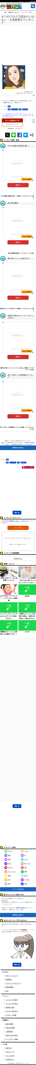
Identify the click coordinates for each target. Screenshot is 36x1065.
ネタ (9, 879)
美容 (9, 109)
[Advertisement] (18, 45)
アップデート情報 (12, 1039)
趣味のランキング (14, 12)
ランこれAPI (10, 1056)
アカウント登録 (11, 1015)
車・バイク (27, 863)
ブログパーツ (10, 1052)
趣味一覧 (16, 512)
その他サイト (10, 1059)
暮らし (26, 875)
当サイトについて (12, 976)
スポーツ (10, 867)
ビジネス (26, 879)
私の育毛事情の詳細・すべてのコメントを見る (21, 253)
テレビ (26, 859)
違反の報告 (9, 1024)
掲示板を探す (10, 1007)
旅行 (25, 867)
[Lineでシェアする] (13, 135)
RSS (7, 991)
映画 (9, 859)
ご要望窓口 (9, 1031)
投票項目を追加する (18, 915)
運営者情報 (9, 987)
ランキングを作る (12, 1003)
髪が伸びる (25, 109)
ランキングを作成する (18, 889)
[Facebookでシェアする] (19, 135)
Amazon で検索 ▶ (27, 179)
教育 (9, 883)
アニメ (26, 851)
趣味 (9, 106)
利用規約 (9, 979)
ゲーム (10, 851)
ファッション (12, 871)
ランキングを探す (12, 1000)
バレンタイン (14, 109)
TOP (5, 12)
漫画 (9, 855)
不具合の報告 (10, 1028)
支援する (9, 1048)
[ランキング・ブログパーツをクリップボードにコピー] (31, 135)
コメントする (18, 528)
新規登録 (24, 929)
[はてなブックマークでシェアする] (25, 135)
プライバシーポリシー (13, 983)
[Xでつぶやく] (7, 135)
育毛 (20, 109)
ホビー (10, 863)
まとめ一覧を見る (12, 1011)
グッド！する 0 (28, 467)
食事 (9, 875)
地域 (25, 883)
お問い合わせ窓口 (12, 1035)
